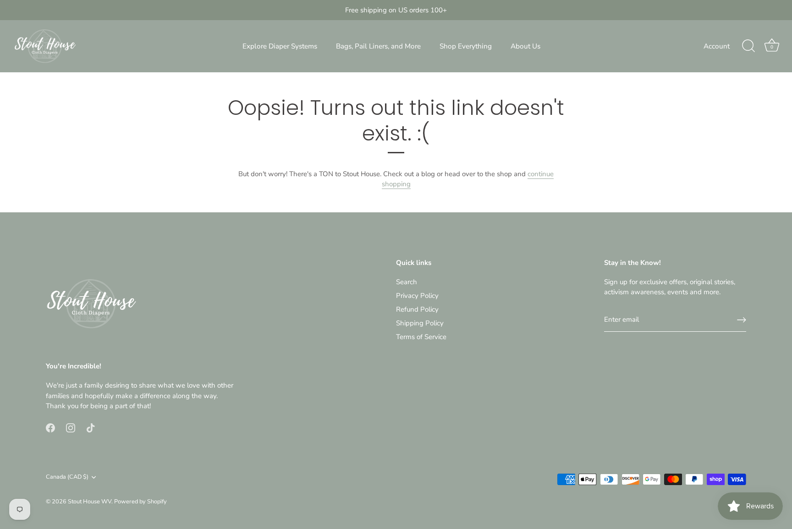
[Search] (748, 46)
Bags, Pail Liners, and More (378, 46)
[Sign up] (741, 319)
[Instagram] (70, 427)
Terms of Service (421, 336)
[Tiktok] (90, 427)
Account (717, 46)
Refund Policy (417, 309)
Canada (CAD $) (67, 477)
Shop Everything (466, 46)
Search (406, 281)
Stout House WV (89, 501)
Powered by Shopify (140, 501)
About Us (525, 46)
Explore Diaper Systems (279, 46)
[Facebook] (50, 427)
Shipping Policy (420, 323)
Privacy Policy (417, 295)
